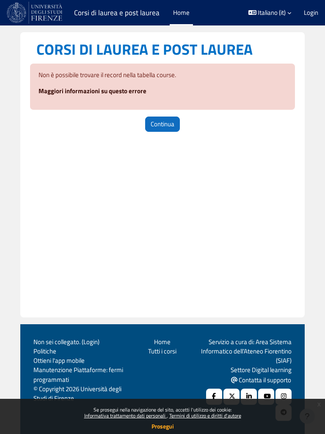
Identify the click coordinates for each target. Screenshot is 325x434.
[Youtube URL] (266, 397)
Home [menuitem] (181, 12)
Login (311, 12)
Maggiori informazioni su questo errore (92, 91)
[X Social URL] (231, 397)
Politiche (44, 351)
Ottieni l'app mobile (59, 360)
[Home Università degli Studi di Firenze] (35, 13)
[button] (270, 13)
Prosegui (162, 426)
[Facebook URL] (214, 397)
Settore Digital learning (261, 370)
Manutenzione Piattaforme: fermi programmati (78, 374)
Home (162, 342)
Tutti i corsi (162, 351)
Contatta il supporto (264, 380)
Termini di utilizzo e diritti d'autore (205, 416)
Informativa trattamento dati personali (125, 416)
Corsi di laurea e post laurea (117, 12)
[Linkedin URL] (249, 397)
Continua (162, 124)
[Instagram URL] (283, 397)
